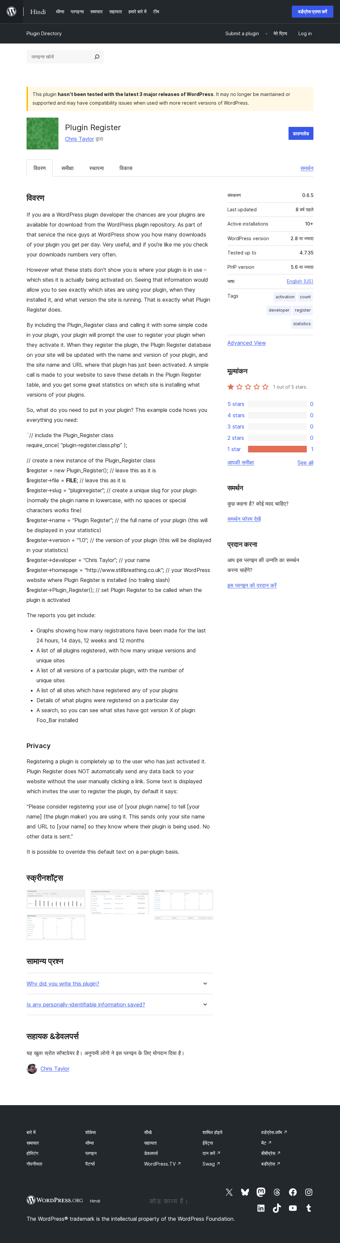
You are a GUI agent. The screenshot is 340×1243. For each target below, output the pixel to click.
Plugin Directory (44, 33)
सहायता (150, 1143)
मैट (266, 1143)
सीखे (148, 1132)
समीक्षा (67, 168)
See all (305, 462)
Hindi (95, 1200)
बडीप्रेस (271, 1164)
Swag (211, 1164)
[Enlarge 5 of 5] (204, 924)
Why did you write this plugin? (63, 984)
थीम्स (89, 1143)
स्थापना (96, 168)
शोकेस (90, 1132)
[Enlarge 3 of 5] (140, 898)
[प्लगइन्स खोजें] (97, 56)
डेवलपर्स (151, 1153)
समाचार (33, 1143)
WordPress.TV (162, 1164)
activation (285, 296)
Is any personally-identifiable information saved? (86, 1005)
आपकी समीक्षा (240, 462)
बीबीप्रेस (271, 1153)
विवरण (40, 168)
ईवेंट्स (208, 1143)
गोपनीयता (34, 1164)
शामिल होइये (212, 1132)
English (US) (300, 281)
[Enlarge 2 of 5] (76, 923)
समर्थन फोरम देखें (244, 519)
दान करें (212, 1153)
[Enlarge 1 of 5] (76, 898)
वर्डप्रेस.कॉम (274, 1132)
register (303, 310)
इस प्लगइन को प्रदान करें (252, 585)
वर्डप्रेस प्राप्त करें (312, 11)
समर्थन (306, 168)
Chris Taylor (79, 139)
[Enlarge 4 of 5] (204, 898)
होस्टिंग (32, 1153)
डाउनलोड (301, 133)
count (305, 296)
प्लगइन (91, 1153)
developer (279, 310)
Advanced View (246, 342)
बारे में (31, 1132)
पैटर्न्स (90, 1164)
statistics (302, 323)
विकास (126, 168)
